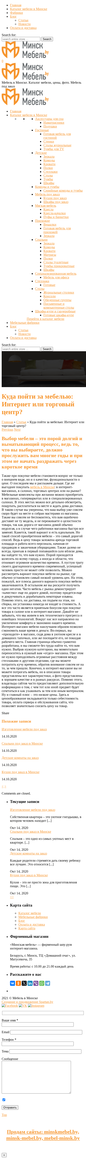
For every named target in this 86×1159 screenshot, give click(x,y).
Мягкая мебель (45, 205)
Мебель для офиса (56, 277)
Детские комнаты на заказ (20, 758)
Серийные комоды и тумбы (63, 190)
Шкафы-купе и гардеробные (55, 311)
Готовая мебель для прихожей (57, 230)
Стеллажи (50, 171)
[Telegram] (47, 983)
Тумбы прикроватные (59, 266)
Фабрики (16, 12)
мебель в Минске (42, 487)
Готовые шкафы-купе (58, 315)
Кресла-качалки (54, 213)
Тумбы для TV (53, 149)
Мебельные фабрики (33, 917)
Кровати (49, 164)
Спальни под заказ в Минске (22, 743)
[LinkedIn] (30, 983)
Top (4, 1115)
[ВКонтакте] (12, 983)
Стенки (48, 141)
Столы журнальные (57, 145)
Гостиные (42, 130)
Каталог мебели (29, 913)
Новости (24, 24)
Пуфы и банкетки (56, 217)
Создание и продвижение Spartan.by (27, 1002)
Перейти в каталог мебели (45, 319)
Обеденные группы (57, 300)
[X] (24, 983)
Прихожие (42, 220)
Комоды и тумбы (47, 187)
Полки (48, 168)
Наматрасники (53, 122)
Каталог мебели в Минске (28, 9)
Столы (48, 175)
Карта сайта (26, 928)
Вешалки (49, 224)
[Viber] (35, 983)
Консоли (49, 296)
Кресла (48, 209)
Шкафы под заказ (55, 202)
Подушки (50, 126)
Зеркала (48, 156)
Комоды (49, 160)
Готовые (49, 285)
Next (17, 429)
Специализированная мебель (55, 273)
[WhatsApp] (41, 983)
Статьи (23, 20)
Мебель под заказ (47, 194)
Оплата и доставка (23, 28)
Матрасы (49, 254)
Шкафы (48, 183)
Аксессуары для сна (49, 119)
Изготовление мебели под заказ (24, 729)
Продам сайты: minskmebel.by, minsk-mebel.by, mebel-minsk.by (43, 1135)
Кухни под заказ (55, 198)
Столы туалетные (55, 262)
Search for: (9, 35)
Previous (7, 429)
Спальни (41, 239)
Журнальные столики (58, 292)
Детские (41, 153)
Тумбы (48, 179)
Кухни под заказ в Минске (20, 772)
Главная (15, 5)
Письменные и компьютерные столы (58, 305)
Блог (13, 16)
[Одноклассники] (18, 983)
